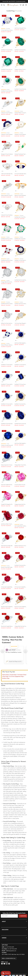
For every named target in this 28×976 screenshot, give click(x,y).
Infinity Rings (5, 676)
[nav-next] (25, 651)
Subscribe (23, 916)
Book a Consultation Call (9, 958)
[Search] (4, 5)
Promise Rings (13, 674)
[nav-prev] (2, 651)
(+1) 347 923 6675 (9, 947)
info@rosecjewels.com (10, 951)
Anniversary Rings (21, 674)
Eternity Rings (5, 674)
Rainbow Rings (5, 678)
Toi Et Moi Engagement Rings (16, 676)
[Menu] (1, 5)
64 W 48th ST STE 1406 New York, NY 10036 (13, 954)
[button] (20, 5)
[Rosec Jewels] (13, 5)
